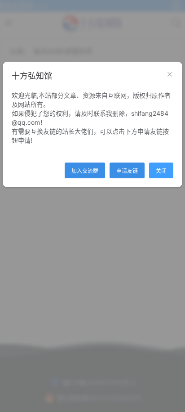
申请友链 (127, 171)
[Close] (169, 75)
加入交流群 (84, 171)
